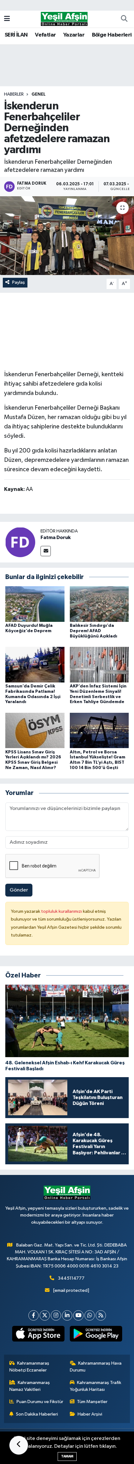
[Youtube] (78, 1315)
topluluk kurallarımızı (62, 911)
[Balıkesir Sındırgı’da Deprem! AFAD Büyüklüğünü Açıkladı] (99, 604)
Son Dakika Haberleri (37, 1414)
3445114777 (71, 1278)
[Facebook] (33, 1315)
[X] (45, 1315)
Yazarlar (73, 35)
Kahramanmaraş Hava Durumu (96, 1366)
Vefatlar (45, 35)
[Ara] (124, 19)
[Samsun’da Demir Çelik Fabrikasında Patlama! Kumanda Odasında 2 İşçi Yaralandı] (35, 664)
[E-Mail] (46, 551)
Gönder (19, 890)
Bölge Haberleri (112, 35)
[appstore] (38, 1335)
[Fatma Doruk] (20, 542)
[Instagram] (56, 1315)
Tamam (67, 1456)
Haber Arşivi (90, 1414)
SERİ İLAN (16, 35)
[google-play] (95, 1335)
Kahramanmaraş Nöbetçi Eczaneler (29, 1366)
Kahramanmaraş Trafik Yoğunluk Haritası (96, 1386)
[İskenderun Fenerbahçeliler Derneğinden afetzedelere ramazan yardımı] (67, 235)
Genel (38, 94)
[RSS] (101, 1315)
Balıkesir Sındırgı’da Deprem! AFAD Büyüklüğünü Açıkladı (93, 630)
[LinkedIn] (67, 1315)
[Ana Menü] (7, 19)
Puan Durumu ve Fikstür (40, 1401)
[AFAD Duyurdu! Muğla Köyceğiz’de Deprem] (35, 604)
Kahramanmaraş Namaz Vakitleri (29, 1386)
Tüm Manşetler (92, 1401)
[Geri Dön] (18, 1445)
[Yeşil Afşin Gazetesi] (64, 18)
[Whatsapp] (89, 1315)
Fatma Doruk (56, 537)
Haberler (14, 94)
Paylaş (18, 282)
